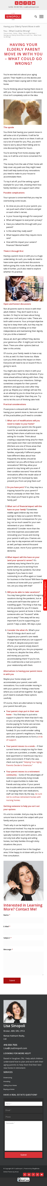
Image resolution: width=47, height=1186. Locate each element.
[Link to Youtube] (33, 3)
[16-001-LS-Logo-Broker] (16, 16)
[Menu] (40, 16)
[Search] (34, 16)
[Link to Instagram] (29, 3)
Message (8, 949)
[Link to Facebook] (25, 3)
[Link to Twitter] (16, 3)
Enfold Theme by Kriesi (11, 1172)
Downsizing (7, 1077)
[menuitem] (34, 16)
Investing (6, 1081)
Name (6, 915)
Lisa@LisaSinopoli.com (15, 1048)
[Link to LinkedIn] (21, 3)
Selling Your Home (10, 1085)
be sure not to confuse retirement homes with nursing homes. (24, 797)
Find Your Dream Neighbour (45, 593)
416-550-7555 (18, 7)
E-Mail (6, 926)
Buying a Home (8, 1089)
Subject (7, 938)
